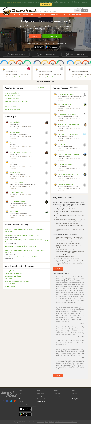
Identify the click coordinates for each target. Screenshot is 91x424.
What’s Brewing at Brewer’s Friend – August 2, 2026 (21, 235)
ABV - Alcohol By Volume (12, 95)
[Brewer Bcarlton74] (46, 202)
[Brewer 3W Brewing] (84, 134)
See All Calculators (43, 88)
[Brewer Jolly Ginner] (85, 125)
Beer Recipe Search (18, 54)
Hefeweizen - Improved (65, 184)
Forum (21, 399)
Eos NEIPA (61, 144)
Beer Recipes (58, 396)
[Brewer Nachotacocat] (61, 68)
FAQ (20, 401)
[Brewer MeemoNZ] (46, 212)
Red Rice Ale (14, 211)
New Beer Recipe (75, 15)
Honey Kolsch (42, 69)
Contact (74, 393)
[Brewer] (46, 143)
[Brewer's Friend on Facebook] (7, 401)
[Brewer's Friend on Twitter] (11, 401)
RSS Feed (51, 422)
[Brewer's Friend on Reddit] (15, 401)
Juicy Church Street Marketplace (68, 134)
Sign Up (84, 10)
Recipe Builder (40, 393)
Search (34, 15)
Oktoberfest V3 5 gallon (18, 201)
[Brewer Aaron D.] (28, 68)
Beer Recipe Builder (47, 54)
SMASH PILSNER (15, 132)
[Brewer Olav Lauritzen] (46, 153)
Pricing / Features (76, 399)
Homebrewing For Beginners (13, 273)
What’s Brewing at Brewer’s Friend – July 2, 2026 (20, 246)
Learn (63, 15)
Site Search (57, 393)
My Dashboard (41, 401)
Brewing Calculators (11, 271)
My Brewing (53, 15)
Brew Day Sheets (41, 396)
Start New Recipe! (52, 36)
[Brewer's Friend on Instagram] (3, 401)
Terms (46, 422)
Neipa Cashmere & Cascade (67, 114)
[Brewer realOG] (46, 173)
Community (16, 15)
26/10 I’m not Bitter (64, 104)
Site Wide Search (10, 286)
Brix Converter (9, 104)
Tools (25, 15)
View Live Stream (18, 77)
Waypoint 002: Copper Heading (68, 124)
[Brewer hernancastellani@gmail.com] (84, 94)
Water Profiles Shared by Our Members (17, 281)
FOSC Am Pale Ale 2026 (65, 164)
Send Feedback (40, 422)
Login (77, 10)
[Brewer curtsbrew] (46, 163)
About (74, 396)
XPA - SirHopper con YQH (66, 94)
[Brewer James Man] (46, 133)
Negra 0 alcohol (15, 122)
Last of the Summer (16, 182)
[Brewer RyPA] (84, 174)
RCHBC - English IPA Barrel (12, 69)
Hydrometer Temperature (12, 98)
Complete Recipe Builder (12, 93)
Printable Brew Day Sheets (13, 276)
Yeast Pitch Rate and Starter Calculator (16, 101)
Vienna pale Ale (15, 172)
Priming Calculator (10, 106)
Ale (11, 142)
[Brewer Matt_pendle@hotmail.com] (46, 183)
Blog (20, 396)
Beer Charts (8, 278)
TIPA (11, 162)
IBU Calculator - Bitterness (13, 109)
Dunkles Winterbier (16, 192)
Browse (43, 15)
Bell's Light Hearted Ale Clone (68, 174)
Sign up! (35, 36)
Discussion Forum (10, 284)
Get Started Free (46, 4)
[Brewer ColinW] (85, 105)
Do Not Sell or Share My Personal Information (66, 422)
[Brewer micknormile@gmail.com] (84, 185)
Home (20, 393)
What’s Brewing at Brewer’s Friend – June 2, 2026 (21, 257)
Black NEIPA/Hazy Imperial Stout (20, 152)
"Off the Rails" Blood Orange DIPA (69, 154)
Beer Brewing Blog (77, 54)
